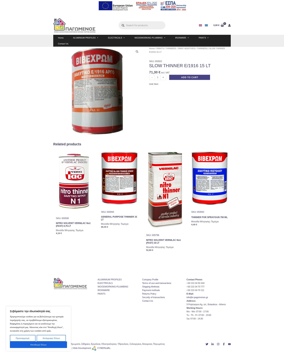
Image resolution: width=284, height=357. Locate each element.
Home (61, 38)
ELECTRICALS (115, 38)
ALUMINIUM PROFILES (84, 38)
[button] (137, 51)
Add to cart (189, 77)
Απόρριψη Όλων (51, 338)
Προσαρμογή (22, 338)
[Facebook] (223, 344)
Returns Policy (149, 293)
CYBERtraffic (103, 348)
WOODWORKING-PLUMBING (148, 38)
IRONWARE (180, 38)
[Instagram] (218, 344)
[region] (38, 328)
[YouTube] (229, 344)
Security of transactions (153, 297)
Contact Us (63, 43)
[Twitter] (207, 344)
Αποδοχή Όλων (38, 345)
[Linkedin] (212, 344)
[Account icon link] (229, 25)
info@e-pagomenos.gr (197, 297)
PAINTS (202, 38)
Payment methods (151, 290)
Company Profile (150, 279)
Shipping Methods (150, 286)
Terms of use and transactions (156, 283)
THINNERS (202, 48)
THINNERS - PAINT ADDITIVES (180, 48)
